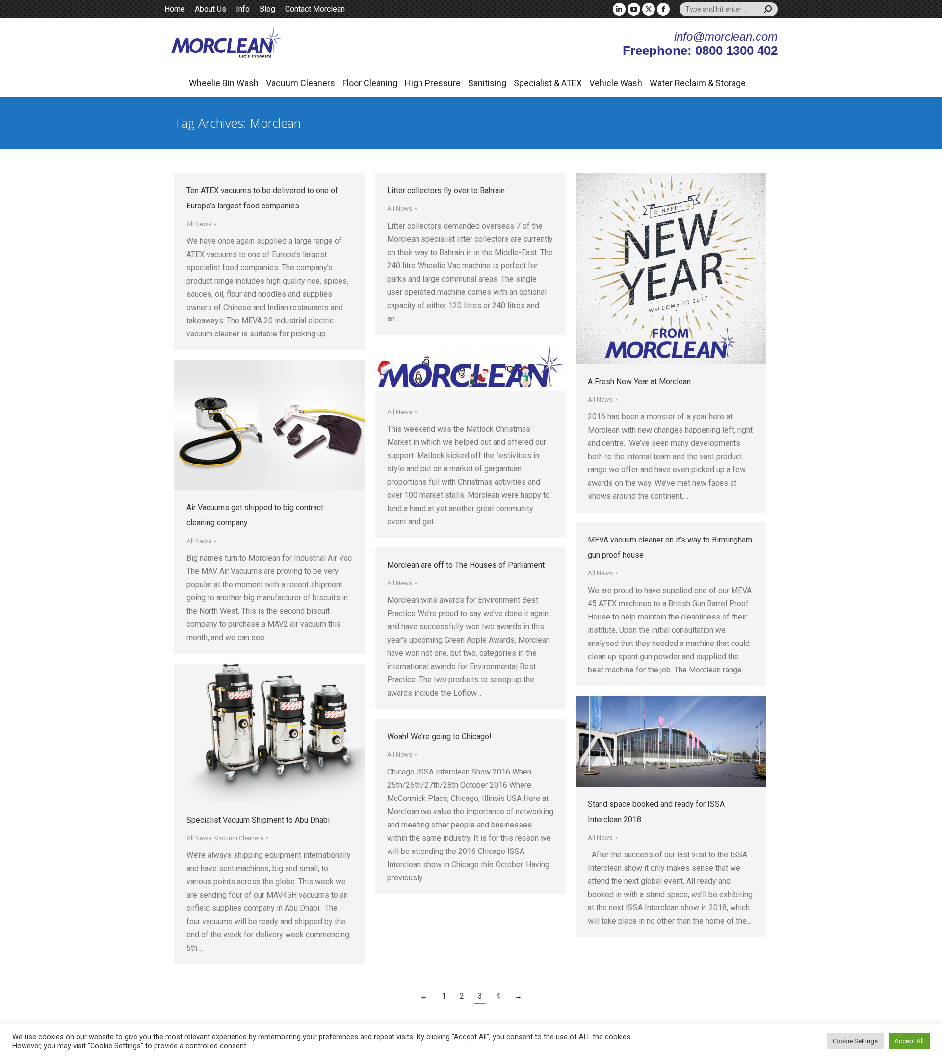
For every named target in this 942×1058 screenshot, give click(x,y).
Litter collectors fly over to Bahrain (446, 190)
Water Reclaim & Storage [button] (698, 83)
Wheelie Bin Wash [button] (224, 83)
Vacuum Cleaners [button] (300, 83)
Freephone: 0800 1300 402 (700, 50)
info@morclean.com (726, 36)
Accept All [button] (909, 1041)
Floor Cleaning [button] (369, 83)
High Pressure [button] (433, 83)
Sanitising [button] (487, 83)
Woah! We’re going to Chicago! (439, 736)
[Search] (768, 9)
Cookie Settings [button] (855, 1041)
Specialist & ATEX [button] (548, 83)
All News (198, 224)
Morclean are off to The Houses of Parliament (466, 564)
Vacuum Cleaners (238, 838)
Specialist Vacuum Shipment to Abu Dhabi (258, 820)
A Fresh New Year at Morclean (639, 381)
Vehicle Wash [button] (615, 83)
